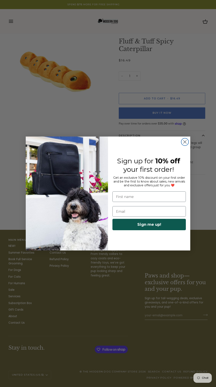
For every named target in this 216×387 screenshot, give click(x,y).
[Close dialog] (185, 142)
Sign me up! (149, 224)
